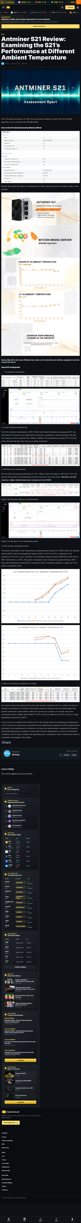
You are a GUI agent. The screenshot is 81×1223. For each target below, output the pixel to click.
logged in (14, 774)
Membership (6, 1170)
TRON (7, 920)
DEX (3, 1144)
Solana (7, 886)
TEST (6, 961)
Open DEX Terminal (20, 967)
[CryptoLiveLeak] (8, 7)
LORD (6, 942)
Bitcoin (7, 925)
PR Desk (7, 63)
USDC (7, 911)
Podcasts (5, 1190)
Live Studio (5, 1163)
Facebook (66, 755)
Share (6, 742)
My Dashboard (6, 1179)
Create (4, 1160)
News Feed (5, 1147)
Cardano (7, 906)
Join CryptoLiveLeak (9, 1122)
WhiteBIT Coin (9, 902)
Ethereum (8, 891)
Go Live (70, 7)
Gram (7, 896)
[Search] (62, 7)
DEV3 (7, 947)
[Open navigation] (3, 7)
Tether (7, 916)
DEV (6, 956)
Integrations (5, 1167)
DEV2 (7, 951)
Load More (20, 1060)
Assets (4, 1137)
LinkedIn (74, 755)
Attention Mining (7, 1183)
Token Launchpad (7, 1140)
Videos (4, 1186)
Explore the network (39, 26)
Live (3, 1156)
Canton (7, 881)
